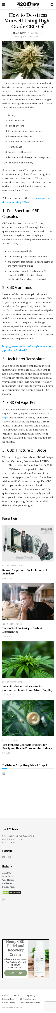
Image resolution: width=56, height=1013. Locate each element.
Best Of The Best (10, 740)
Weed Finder (8, 879)
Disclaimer (7, 883)
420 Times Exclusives (12, 624)
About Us (6, 873)
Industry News (8, 999)
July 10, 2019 (37, 33)
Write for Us (7, 876)
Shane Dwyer (19, 33)
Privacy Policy (8, 886)
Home (4, 995)
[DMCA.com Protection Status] (11, 892)
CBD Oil (16, 995)
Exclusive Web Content (13, 566)
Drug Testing (30, 995)
